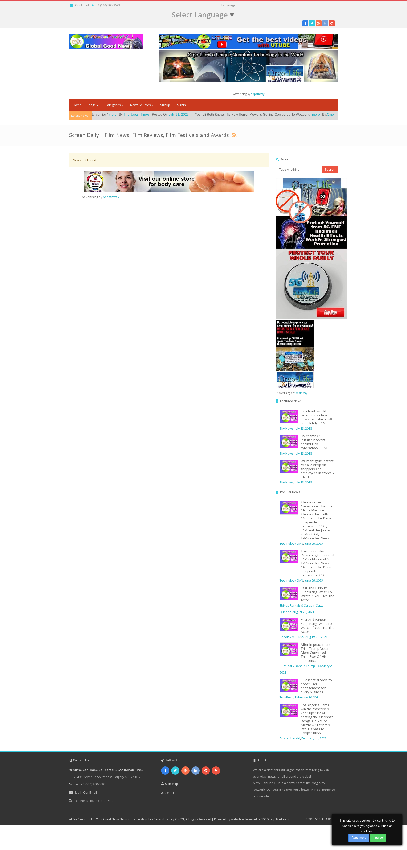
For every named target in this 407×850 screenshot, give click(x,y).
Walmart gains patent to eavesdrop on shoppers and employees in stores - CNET (317, 469)
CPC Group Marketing (274, 819)
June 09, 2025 (314, 543)
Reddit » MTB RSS (292, 637)
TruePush (286, 697)
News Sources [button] (140, 105)
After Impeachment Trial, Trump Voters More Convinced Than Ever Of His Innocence (315, 652)
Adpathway (257, 94)
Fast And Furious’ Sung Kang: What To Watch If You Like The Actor (317, 594)
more (280, 114)
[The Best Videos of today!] (248, 41)
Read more (358, 837)
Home (77, 105)
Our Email (82, 5)
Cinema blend (301, 114)
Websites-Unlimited (244, 819)
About (319, 819)
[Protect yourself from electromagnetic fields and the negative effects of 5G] (307, 248)
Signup (165, 105)
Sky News (286, 428)
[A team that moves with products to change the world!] (295, 354)
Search (330, 169)
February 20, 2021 (307, 697)
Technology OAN (291, 543)
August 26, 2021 (303, 612)
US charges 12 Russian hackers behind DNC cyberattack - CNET (315, 442)
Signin (181, 105)
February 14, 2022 (313, 738)
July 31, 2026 (143, 114)
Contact (331, 819)
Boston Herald (290, 738)
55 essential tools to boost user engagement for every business (316, 686)
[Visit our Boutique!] (169, 181)
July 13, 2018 (303, 428)
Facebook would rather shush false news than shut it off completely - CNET (316, 417)
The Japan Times (101, 114)
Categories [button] (113, 105)
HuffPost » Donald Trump (297, 666)
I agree (378, 837)
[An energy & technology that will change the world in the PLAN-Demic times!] (248, 66)
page (92, 105)
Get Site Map (170, 793)
